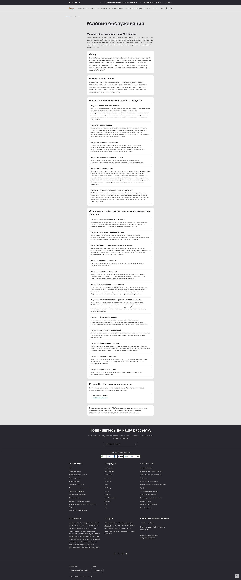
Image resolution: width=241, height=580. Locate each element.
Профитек (107, 501)
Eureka (106, 491)
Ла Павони (108, 481)
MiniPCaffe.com (77, 576)
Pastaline (107, 494)
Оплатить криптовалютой (77, 494)
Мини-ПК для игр (146, 508)
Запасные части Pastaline (148, 494)
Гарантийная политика (76, 484)
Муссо (106, 484)
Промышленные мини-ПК (148, 504)
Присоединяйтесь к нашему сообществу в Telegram (83, 506)
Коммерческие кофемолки (149, 481)
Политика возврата (75, 481)
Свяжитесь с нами (75, 471)
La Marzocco (108, 468)
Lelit (105, 508)
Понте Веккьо (108, 474)
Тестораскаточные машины (149, 491)
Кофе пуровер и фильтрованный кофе (153, 484)
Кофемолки (144, 478)
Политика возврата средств (78, 474)
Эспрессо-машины (146, 468)
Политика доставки (75, 478)
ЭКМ (106, 504)
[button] (82, 8)
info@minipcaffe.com (100, 398)
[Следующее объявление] (140, 2)
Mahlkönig (107, 488)
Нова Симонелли (110, 498)
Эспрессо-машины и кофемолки (151, 474)
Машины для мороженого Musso (151, 498)
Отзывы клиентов (74, 498)
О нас (71, 468)
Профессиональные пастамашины (151, 488)
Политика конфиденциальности (79, 488)
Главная (67, 16)
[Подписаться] (135, 444)
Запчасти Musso (145, 501)
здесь (150, 527)
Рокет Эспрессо (109, 471)
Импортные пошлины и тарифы (79, 501)
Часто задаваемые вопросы (78, 510)
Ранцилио (107, 478)
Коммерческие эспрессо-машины (151, 471)
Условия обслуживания (76, 491)
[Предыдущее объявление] (100, 2)
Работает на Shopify (87, 576)
